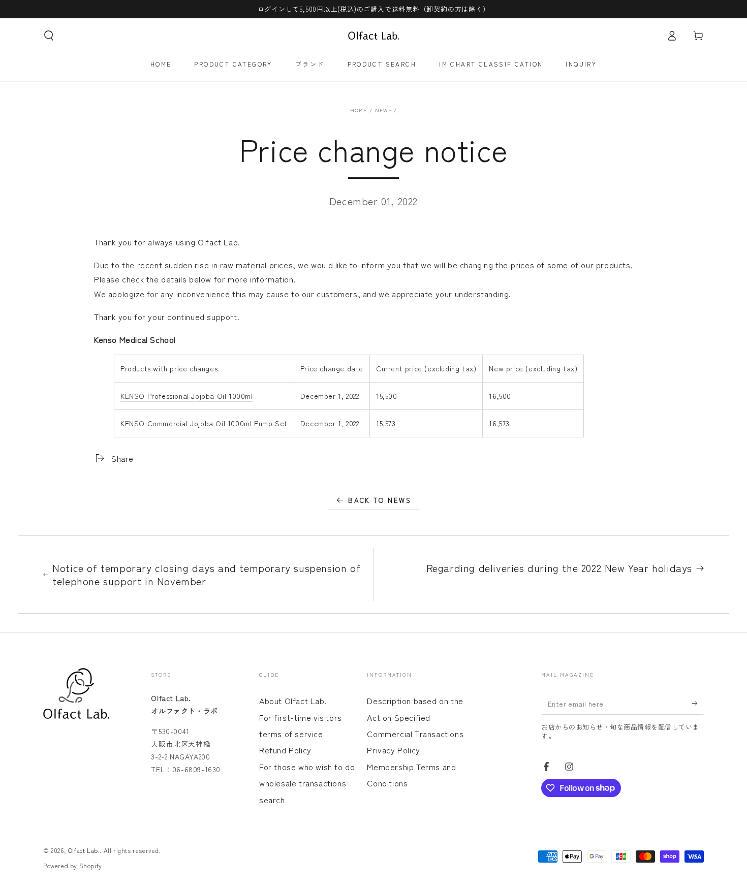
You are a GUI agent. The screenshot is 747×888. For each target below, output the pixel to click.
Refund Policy (285, 750)
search (272, 800)
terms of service (291, 733)
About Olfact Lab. (293, 700)
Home (358, 110)
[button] (49, 35)
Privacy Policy (393, 750)
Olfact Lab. (84, 850)
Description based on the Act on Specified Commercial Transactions (415, 717)
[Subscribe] (698, 703)
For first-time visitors (300, 717)
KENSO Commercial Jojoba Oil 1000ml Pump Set (204, 423)
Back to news (379, 500)
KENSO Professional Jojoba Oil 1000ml (186, 396)
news (383, 110)
